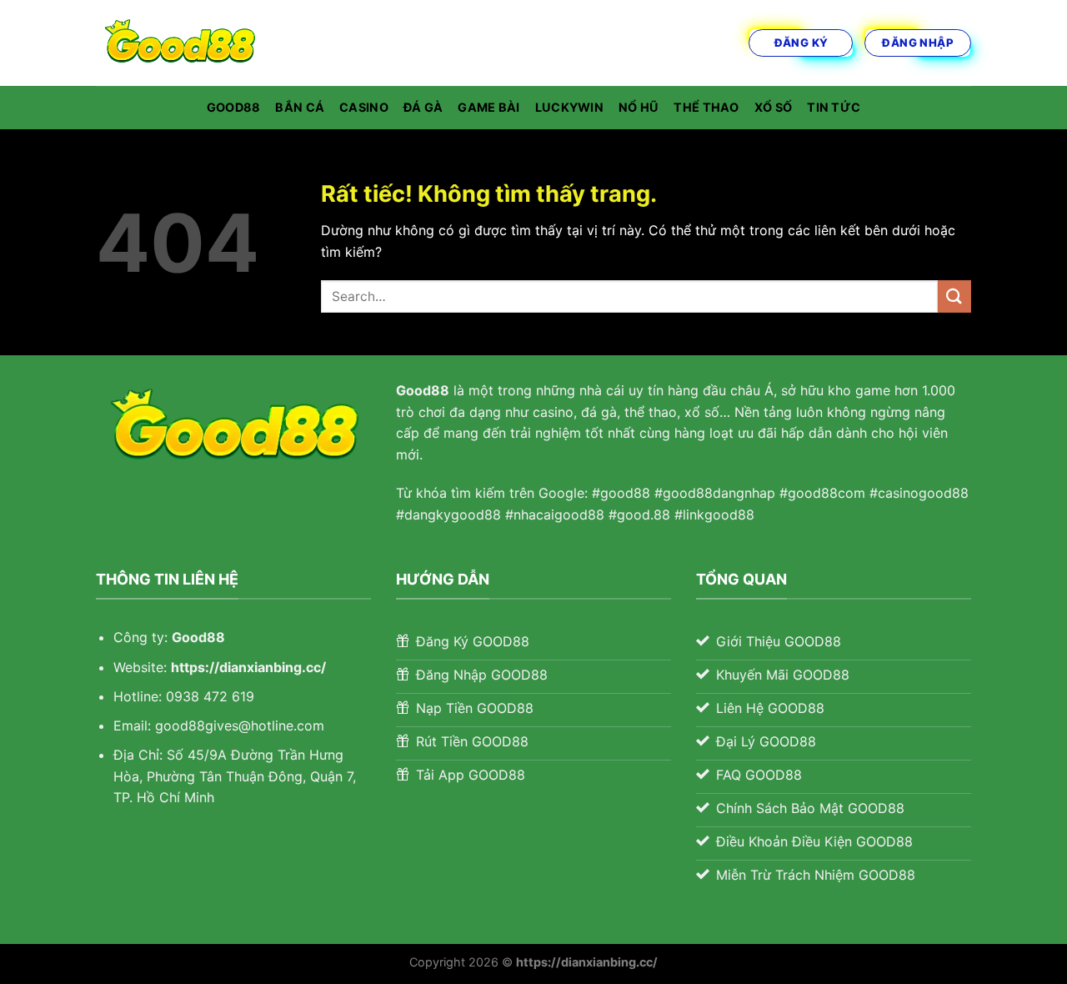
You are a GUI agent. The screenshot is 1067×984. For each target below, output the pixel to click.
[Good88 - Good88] (179, 43)
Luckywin (569, 107)
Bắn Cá (299, 107)
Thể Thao (706, 107)
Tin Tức (833, 107)
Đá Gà (423, 107)
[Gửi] (954, 296)
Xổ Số (773, 107)
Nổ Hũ (639, 107)
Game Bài (488, 107)
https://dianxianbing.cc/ (248, 667)
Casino (363, 107)
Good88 (234, 107)
